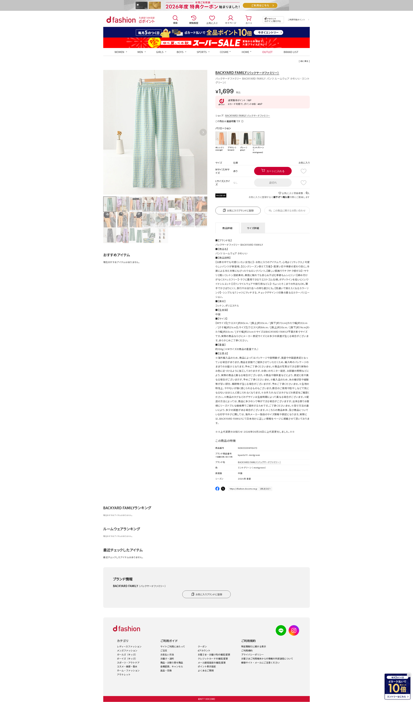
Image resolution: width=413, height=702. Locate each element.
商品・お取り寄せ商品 (171, 662)
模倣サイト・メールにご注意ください (260, 662)
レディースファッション (129, 646)
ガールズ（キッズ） (127, 654)
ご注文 (163, 650)
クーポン (202, 646)
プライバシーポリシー (252, 654)
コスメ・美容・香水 (127, 666)
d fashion (121, 19)
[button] (203, 132)
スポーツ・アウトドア (128, 662)
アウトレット (124, 674)
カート (249, 23)
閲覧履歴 (193, 22)
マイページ (230, 22)
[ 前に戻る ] (304, 61)
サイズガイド (221, 195)
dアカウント (204, 650)
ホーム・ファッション (128, 670)
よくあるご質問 (206, 670)
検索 (175, 22)
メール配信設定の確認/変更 (212, 662)
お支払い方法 (167, 654)
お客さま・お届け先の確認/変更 (214, 654)
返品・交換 (166, 670)
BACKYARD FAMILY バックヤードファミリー (247, 115)
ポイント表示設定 (207, 666)
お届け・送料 (167, 658)
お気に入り (212, 23)
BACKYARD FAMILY (247, 72)
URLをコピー (265, 488)
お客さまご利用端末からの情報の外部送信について (267, 658)
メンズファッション (127, 650)
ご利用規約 (246, 650)
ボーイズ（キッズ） (127, 658)
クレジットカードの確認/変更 (213, 658)
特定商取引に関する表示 (253, 646)
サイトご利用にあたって (172, 646)
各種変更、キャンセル (171, 666)
